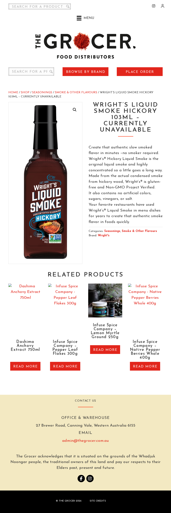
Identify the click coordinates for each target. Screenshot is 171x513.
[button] (74, 109)
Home (13, 92)
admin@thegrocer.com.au (85, 441)
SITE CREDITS (98, 501)
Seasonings (42, 92)
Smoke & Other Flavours (76, 92)
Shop (25, 92)
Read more (25, 366)
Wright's (103, 235)
